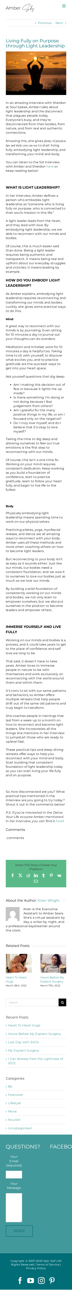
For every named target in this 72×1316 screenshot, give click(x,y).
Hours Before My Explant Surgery (34, 1034)
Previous (45, 23)
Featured (15, 1095)
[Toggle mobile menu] (64, 6)
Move (12, 1111)
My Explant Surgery (23, 1050)
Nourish (14, 1120)
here (50, 166)
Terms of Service (47, 1264)
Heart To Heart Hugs (24, 1025)
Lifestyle (14, 1103)
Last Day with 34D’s (23, 1042)
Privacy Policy (36, 1268)
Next (59, 23)
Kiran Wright (49, 900)
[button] (9, 971)
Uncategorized (20, 1128)
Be (10, 1086)
